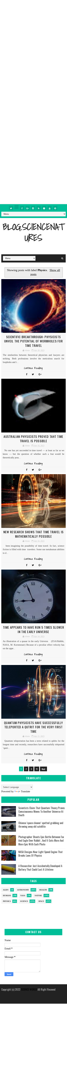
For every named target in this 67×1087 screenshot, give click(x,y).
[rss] (39, 208)
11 (37, 769)
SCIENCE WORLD (29, 989)
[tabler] (16, 207)
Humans (7, 895)
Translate (25, 791)
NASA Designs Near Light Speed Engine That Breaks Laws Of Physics (40, 853)
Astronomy (23, 890)
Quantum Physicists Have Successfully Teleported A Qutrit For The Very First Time (33, 727)
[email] (44, 208)
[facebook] (22, 208)
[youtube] (50, 208)
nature (38, 895)
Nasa (22, 895)
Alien (5, 890)
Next (43, 769)
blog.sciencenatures (33, 232)
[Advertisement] (33, 33)
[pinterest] (55, 208)
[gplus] (28, 208)
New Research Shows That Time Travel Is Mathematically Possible (33, 533)
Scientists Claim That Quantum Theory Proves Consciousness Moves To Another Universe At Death (41, 811)
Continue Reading (33, 368)
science (24, 901)
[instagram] (33, 208)
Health (43, 890)
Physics (7, 901)
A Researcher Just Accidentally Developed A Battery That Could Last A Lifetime (40, 867)
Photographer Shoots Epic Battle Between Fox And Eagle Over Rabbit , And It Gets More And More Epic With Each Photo (41, 840)
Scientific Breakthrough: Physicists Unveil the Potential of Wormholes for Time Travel (33, 341)
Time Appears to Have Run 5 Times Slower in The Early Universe (33, 629)
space (41, 901)
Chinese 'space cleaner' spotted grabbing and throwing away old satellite (40, 824)
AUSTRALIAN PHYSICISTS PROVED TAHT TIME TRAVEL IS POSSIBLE (33, 438)
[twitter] (11, 208)
